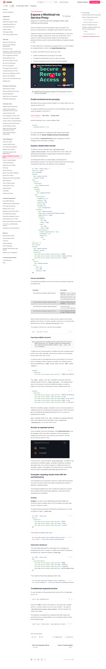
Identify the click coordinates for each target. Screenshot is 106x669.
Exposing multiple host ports (90, 22)
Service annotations (88, 19)
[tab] (36, 115)
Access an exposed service (89, 24)
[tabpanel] (52, 127)
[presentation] (52, 221)
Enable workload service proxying (91, 14)
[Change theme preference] (102, 2)
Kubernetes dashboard (89, 34)
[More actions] (72, 16)
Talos (6, 5)
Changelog (33, 5)
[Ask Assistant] (72, 125)
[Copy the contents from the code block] (69, 125)
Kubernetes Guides (23, 5)
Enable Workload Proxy (59, 48)
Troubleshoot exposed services (90, 36)
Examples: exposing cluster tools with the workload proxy (91, 28)
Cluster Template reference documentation (55, 135)
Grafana (85, 31)
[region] (52, 301)
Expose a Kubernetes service (90, 17)
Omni (12, 5)
